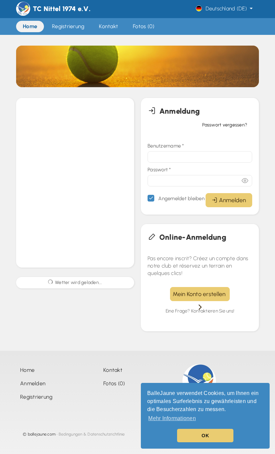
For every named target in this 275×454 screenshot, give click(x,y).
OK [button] (205, 435)
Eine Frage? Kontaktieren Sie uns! (200, 311)
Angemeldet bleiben (181, 198)
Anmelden (232, 200)
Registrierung (36, 397)
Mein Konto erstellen (200, 293)
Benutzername (166, 146)
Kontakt (112, 370)
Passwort (159, 170)
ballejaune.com (42, 434)
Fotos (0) (114, 383)
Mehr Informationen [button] (172, 418)
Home (27, 370)
